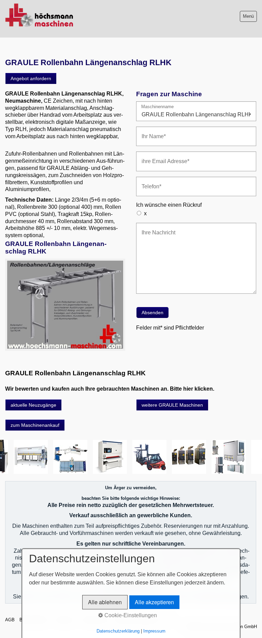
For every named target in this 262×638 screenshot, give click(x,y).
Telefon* (149, 182)
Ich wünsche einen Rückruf (169, 205)
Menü (248, 16)
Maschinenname (157, 107)
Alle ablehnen (105, 602)
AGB (10, 619)
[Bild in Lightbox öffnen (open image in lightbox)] (65, 305)
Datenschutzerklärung (118, 631)
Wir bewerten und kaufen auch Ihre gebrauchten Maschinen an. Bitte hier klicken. (109, 389)
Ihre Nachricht (155, 228)
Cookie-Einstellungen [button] (130, 615)
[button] (31, 78)
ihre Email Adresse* (160, 157)
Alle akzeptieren (154, 602)
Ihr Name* (151, 132)
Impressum (154, 631)
